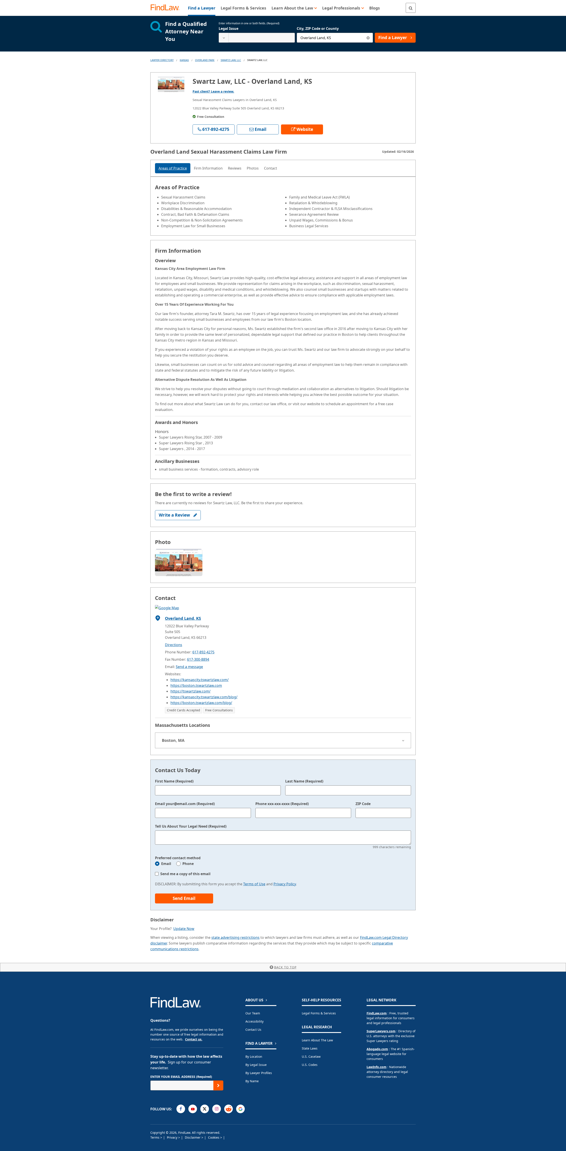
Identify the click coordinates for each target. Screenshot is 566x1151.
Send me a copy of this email (185, 873)
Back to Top (285, 967)
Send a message (189, 666)
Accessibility (254, 1021)
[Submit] (218, 1085)
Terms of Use (254, 884)
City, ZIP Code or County (318, 28)
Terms (155, 1137)
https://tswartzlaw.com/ (190, 691)
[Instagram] (216, 1109)
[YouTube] (192, 1109)
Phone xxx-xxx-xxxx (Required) (282, 803)
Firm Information (208, 168)
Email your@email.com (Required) (185, 803)
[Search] (411, 8)
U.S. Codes (309, 1065)
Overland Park (204, 60)
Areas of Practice (173, 168)
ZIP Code (363, 803)
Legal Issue (228, 28)
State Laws (309, 1048)
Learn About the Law (317, 1040)
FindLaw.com (377, 1013)
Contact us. (193, 1039)
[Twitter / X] (204, 1109)
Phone (188, 863)
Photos (253, 168)
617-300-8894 (198, 659)
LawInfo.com (376, 1067)
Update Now (183, 928)
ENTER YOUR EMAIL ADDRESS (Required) (181, 1077)
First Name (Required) (174, 781)
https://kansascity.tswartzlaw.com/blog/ (203, 697)
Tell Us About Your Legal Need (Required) (190, 826)
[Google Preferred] (240, 1109)
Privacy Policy (284, 884)
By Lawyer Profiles (258, 1073)
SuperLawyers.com (381, 1031)
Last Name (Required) (304, 781)
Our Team (252, 1013)
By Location (253, 1056)
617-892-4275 (203, 652)
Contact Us (253, 1029)
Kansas (184, 60)
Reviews (234, 168)
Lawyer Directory (162, 60)
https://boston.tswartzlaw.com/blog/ (201, 702)
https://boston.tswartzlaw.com (196, 685)
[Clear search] (368, 38)
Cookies (214, 1137)
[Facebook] (180, 1109)
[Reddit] (228, 1109)
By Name (252, 1081)
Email (166, 863)
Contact (270, 168)
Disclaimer (193, 1137)
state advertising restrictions (235, 937)
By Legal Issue (256, 1065)
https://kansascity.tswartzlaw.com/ (199, 679)
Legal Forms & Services (319, 1013)
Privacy (172, 1137)
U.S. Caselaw (311, 1056)
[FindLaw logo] (167, 8)
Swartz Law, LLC (231, 60)
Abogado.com (377, 1049)
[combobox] (257, 38)
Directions (173, 644)
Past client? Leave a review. (213, 91)
